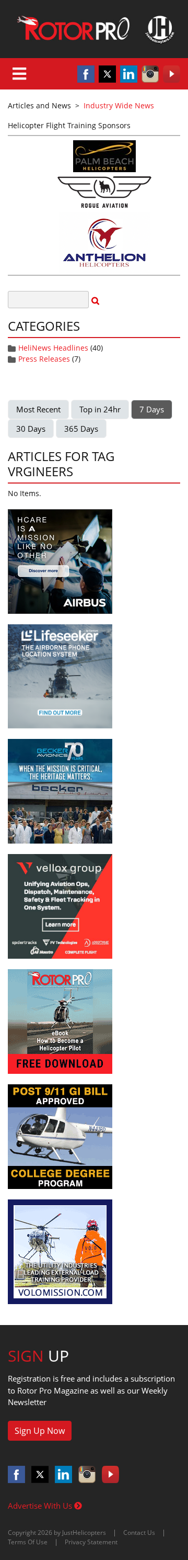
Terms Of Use (28, 1541)
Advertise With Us (41, 1505)
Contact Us (139, 1532)
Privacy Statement (91, 1541)
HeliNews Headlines (53, 348)
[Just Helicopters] (94, 29)
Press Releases (44, 359)
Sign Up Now (40, 1430)
